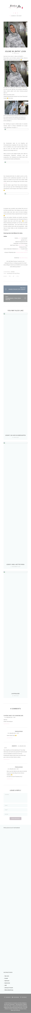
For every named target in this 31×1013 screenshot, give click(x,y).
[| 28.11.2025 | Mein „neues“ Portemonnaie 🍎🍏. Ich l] (16, 959)
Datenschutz (7, 983)
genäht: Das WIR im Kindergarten (15, 435)
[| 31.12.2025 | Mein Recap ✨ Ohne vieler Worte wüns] (16, 890)
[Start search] (10, 16)
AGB (6, 985)
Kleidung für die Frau (13, 273)
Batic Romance (21, 245)
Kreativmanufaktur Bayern (21, 252)
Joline (5, 183)
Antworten (6, 723)
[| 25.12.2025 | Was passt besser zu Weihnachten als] (16, 907)
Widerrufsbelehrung (9, 990)
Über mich (7, 976)
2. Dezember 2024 (15, 566)
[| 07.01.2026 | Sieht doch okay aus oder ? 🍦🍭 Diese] (16, 838)
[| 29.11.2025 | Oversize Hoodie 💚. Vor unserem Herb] (16, 941)
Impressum (7, 980)
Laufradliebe (15, 693)
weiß (19, 248)
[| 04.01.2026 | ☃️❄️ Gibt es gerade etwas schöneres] (16, 856)
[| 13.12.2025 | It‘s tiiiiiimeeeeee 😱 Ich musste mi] (16, 924)
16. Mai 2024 (15, 695)
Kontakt (6, 978)
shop (20, 15)
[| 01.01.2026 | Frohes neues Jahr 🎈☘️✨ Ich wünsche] (16, 873)
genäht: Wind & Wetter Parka (15, 564)
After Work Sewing (23, 257)
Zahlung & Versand (9, 987)
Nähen (12, 271)
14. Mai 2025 (15, 437)
